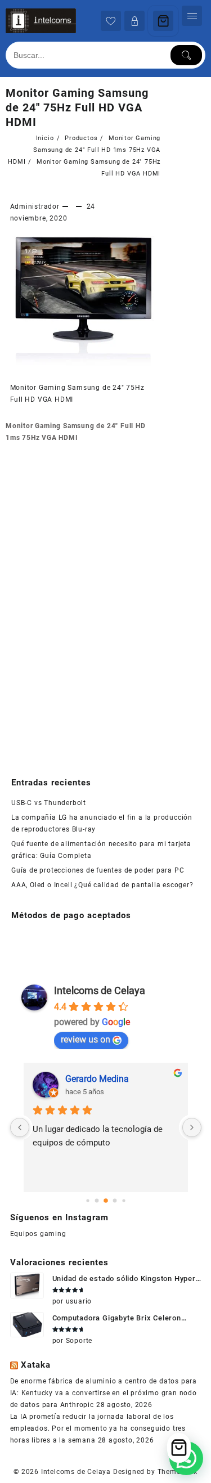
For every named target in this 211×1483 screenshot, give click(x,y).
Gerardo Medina (97, 1078)
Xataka (36, 1365)
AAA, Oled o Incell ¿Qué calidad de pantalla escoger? (102, 885)
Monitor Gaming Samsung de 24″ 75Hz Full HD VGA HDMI (77, 107)
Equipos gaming (38, 1234)
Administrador (35, 206)
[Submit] (186, 55)
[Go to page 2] (106, 1201)
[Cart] (163, 21)
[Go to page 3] (114, 1201)
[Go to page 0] (87, 1200)
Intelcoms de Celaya (99, 990)
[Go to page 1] (96, 1201)
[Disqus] (83, 604)
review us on (85, 1039)
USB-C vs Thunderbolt (48, 803)
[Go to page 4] (123, 1200)
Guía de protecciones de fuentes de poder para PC (97, 870)
